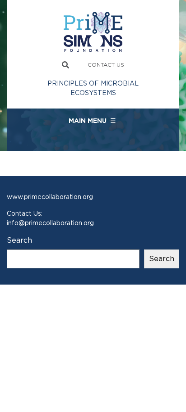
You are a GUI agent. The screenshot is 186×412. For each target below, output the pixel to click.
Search (19, 240)
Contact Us (106, 64)
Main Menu (92, 120)
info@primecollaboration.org (50, 222)
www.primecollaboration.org (50, 196)
